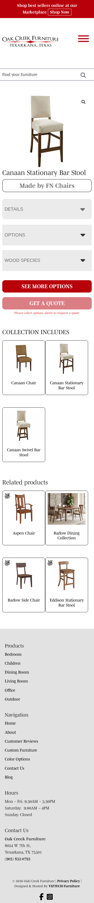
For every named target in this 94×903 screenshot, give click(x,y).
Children (13, 663)
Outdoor (12, 699)
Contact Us (14, 768)
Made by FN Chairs (47, 185)
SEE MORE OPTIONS (47, 286)
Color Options (17, 759)
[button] (83, 102)
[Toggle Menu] (83, 38)
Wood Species (22, 260)
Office (10, 690)
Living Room (16, 681)
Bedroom (13, 654)
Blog (9, 777)
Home (10, 723)
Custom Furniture (21, 750)
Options (15, 234)
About (10, 732)
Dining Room (17, 672)
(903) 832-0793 (17, 859)
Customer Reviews (21, 741)
